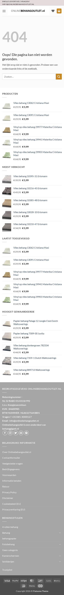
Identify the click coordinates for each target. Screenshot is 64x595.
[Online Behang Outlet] (28, 11)
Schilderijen (8, 561)
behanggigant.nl (10, 428)
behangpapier (9, 538)
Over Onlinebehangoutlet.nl (16, 452)
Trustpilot (7, 569)
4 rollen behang (10, 526)
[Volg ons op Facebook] (5, 432)
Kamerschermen (10, 555)
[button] (4, 11)
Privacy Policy (9, 492)
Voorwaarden (9, 475)
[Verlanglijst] (52, 11)
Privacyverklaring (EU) (13, 509)
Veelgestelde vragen (12, 463)
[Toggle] (60, 532)
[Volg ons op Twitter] (15, 432)
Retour (5, 486)
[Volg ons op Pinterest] (26, 432)
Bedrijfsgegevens (11, 469)
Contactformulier (11, 457)
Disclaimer (7, 498)
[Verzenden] (59, 77)
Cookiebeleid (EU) (11, 503)
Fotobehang (8, 544)
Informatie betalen (11, 480)
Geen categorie (10, 550)
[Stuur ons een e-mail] (21, 432)
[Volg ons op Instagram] (10, 432)
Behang (6, 532)
